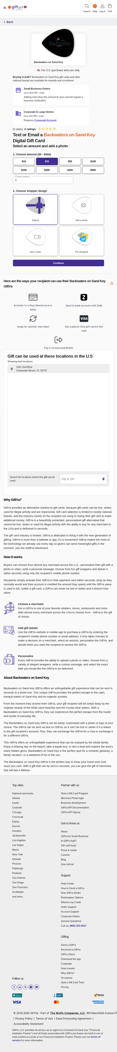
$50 (70, 161)
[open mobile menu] (5, 8)
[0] (109, 5)
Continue (58, 263)
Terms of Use (44, 1018)
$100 (93, 161)
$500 (93, 170)
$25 (47, 161)
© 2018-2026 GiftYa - (26, 1013)
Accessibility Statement (28, 1023)
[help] (111, 284)
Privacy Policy (23, 1018)
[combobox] (79, 479)
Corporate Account (45, 120)
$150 (24, 170)
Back (10, 22)
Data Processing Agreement (73, 1018)
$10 (24, 161)
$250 (70, 170)
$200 (47, 170)
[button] (58, 369)
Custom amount (22, 176)
